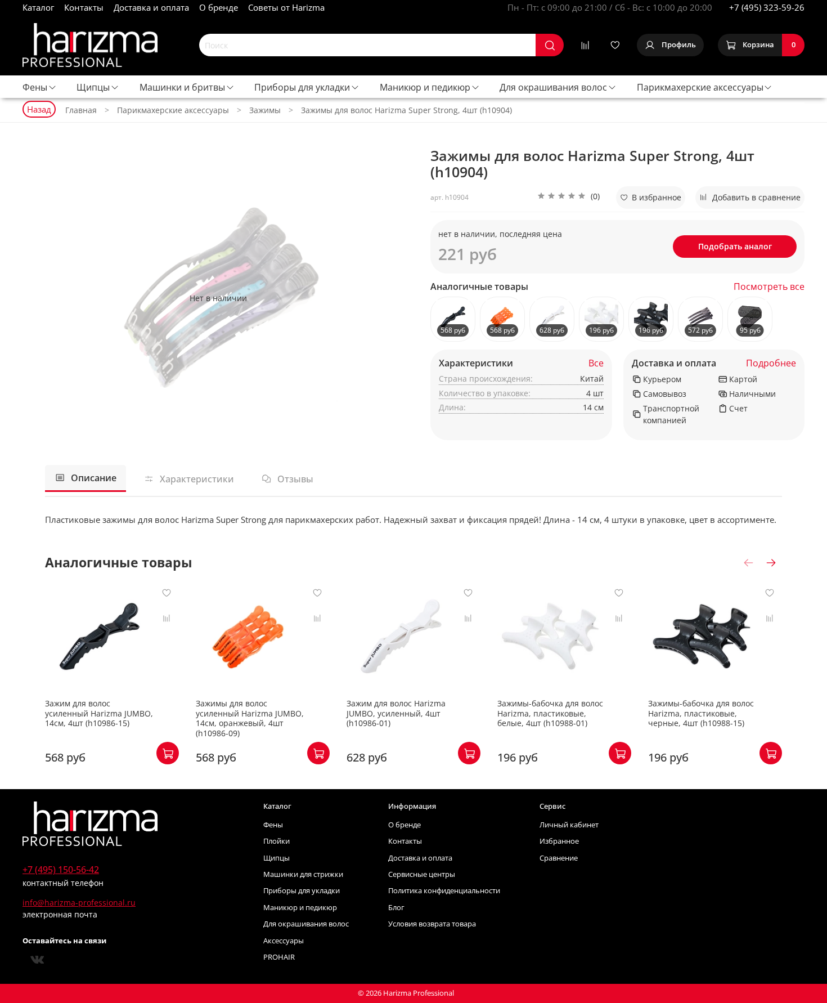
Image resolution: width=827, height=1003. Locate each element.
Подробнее (771, 363)
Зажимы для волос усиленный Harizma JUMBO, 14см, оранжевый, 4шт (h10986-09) (250, 718)
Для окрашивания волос (553, 87)
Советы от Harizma (286, 7)
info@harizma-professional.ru (79, 902)
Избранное (559, 841)
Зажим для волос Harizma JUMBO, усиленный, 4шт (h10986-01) (396, 713)
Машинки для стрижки (303, 874)
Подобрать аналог (735, 246)
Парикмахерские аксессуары (700, 87)
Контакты (84, 7)
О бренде (218, 7)
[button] (568, 197)
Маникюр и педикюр (425, 87)
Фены (35, 87)
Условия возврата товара (432, 924)
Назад (39, 109)
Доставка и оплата (151, 7)
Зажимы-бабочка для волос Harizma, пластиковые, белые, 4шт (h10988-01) (550, 713)
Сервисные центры (421, 874)
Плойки (276, 841)
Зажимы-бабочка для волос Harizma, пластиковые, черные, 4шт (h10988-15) (701, 713)
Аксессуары (283, 941)
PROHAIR (279, 957)
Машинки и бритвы (182, 87)
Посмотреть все (769, 286)
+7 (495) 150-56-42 (61, 869)
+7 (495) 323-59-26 (766, 7)
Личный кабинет (569, 825)
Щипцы (93, 87)
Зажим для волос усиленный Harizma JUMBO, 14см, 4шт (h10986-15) (99, 713)
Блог (396, 907)
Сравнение (559, 858)
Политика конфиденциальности (444, 890)
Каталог (38, 7)
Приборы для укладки (302, 87)
